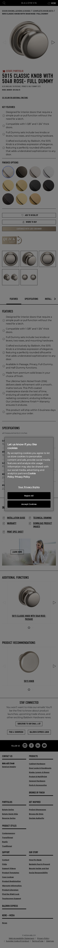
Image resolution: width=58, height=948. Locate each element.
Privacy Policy (22, 476)
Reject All (29, 496)
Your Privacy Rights (29, 487)
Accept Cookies (29, 504)
